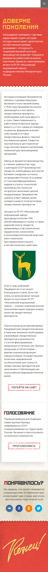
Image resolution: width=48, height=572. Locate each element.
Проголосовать (24, 446)
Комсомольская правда (13, 3)
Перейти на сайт (24, 387)
